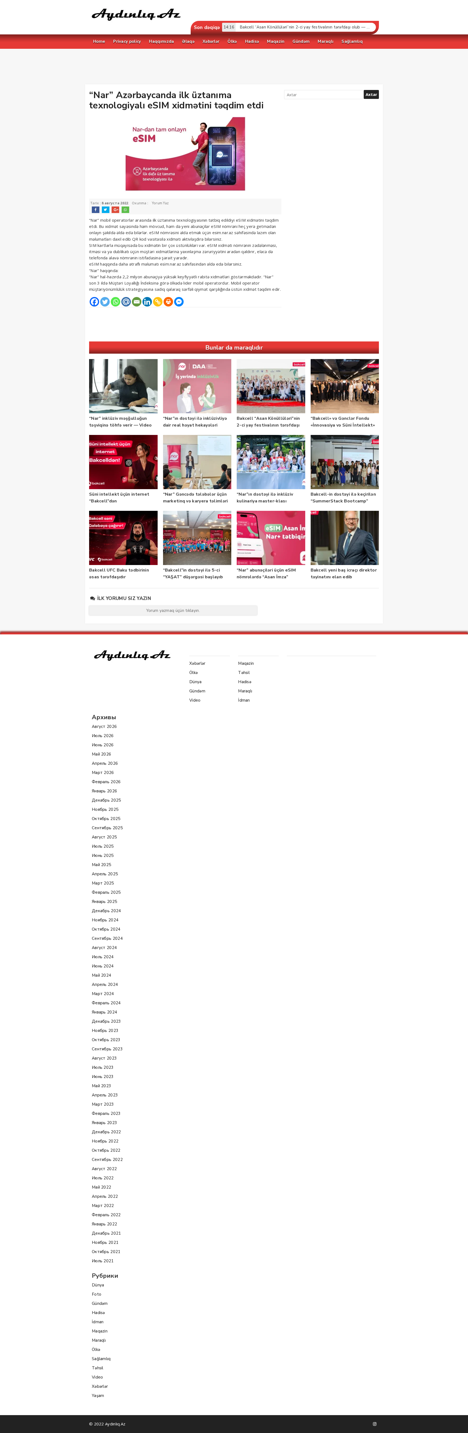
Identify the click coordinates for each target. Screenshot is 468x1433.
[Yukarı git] (458, 1423)
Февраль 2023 (106, 1113)
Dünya (98, 1285)
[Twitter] (105, 301)
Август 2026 (104, 726)
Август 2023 (104, 1058)
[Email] (136, 301)
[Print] (168, 301)
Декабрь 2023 (106, 1021)
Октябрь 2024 (106, 929)
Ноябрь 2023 (105, 1030)
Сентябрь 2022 (107, 1159)
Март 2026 (103, 772)
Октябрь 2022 (106, 1150)
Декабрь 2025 (106, 800)
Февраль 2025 (106, 892)
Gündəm (100, 1303)
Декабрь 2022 (106, 1132)
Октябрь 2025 (106, 818)
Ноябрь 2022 (105, 1141)
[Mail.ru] (126, 301)
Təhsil (97, 1368)
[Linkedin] (147, 301)
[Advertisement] (234, 68)
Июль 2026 (103, 735)
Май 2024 (101, 975)
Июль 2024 (103, 957)
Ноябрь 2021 (105, 1242)
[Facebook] (94, 301)
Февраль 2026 (106, 782)
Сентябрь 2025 (107, 828)
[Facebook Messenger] (179, 301)
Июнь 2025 (103, 855)
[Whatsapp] (115, 301)
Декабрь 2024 (106, 911)
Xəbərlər (100, 1386)
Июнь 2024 (103, 966)
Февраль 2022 (106, 1215)
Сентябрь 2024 (107, 938)
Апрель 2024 (105, 984)
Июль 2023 (103, 1067)
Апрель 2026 (105, 763)
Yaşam (98, 1395)
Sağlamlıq (101, 1358)
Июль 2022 (103, 1178)
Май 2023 (101, 1086)
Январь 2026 (104, 791)
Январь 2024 (104, 1012)
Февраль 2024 (106, 1003)
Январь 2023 (104, 1122)
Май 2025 (101, 864)
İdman (98, 1322)
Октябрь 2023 (106, 1040)
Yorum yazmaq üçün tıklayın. (173, 610)
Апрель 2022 (105, 1196)
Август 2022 (104, 1168)
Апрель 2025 (105, 874)
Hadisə (98, 1312)
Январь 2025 (104, 901)
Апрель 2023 (105, 1095)
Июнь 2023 (103, 1076)
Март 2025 (103, 883)
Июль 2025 (103, 846)
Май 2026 (101, 754)
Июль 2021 (103, 1261)
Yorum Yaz (160, 203)
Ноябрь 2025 (105, 809)
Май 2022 (101, 1187)
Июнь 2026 (103, 745)
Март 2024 (103, 993)
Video (97, 1377)
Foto (96, 1294)
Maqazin (100, 1331)
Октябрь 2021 (106, 1251)
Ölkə (96, 1349)
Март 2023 (103, 1104)
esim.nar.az (222, 232)
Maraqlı (99, 1340)
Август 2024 (104, 947)
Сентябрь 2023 (107, 1049)
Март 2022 (103, 1205)
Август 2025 (104, 837)
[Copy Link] (157, 301)
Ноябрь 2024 (105, 920)
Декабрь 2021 (106, 1233)
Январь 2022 (104, 1224)
